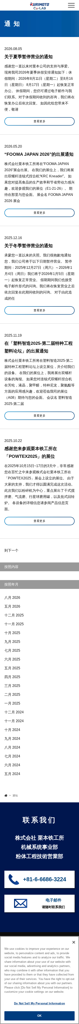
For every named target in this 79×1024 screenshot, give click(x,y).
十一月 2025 (14, 624)
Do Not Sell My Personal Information (39, 1003)
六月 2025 (12, 659)
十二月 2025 (14, 615)
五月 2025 (12, 668)
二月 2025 (12, 694)
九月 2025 (12, 642)
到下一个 (11, 550)
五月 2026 (12, 606)
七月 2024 (12, 756)
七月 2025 (12, 650)
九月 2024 (12, 738)
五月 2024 (12, 774)
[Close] (74, 942)
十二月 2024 (14, 712)
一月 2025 (12, 703)
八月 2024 (12, 747)
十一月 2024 (14, 721)
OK (39, 1015)
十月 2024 (12, 730)
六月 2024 (12, 765)
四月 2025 (12, 677)
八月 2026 (12, 597)
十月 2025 (12, 633)
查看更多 (39, 121)
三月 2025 (12, 686)
